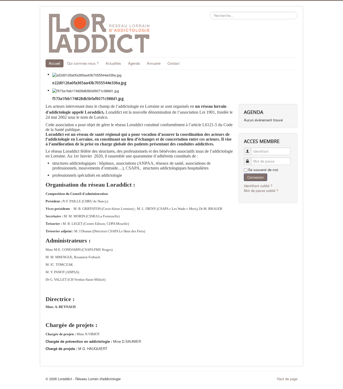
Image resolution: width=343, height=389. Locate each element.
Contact (173, 63)
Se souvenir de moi (263, 169)
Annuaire (154, 63)
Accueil (54, 63)
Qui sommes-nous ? (83, 63)
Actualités (113, 63)
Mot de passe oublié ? (261, 190)
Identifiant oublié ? (258, 185)
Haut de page (287, 378)
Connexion (255, 177)
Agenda (134, 63)
